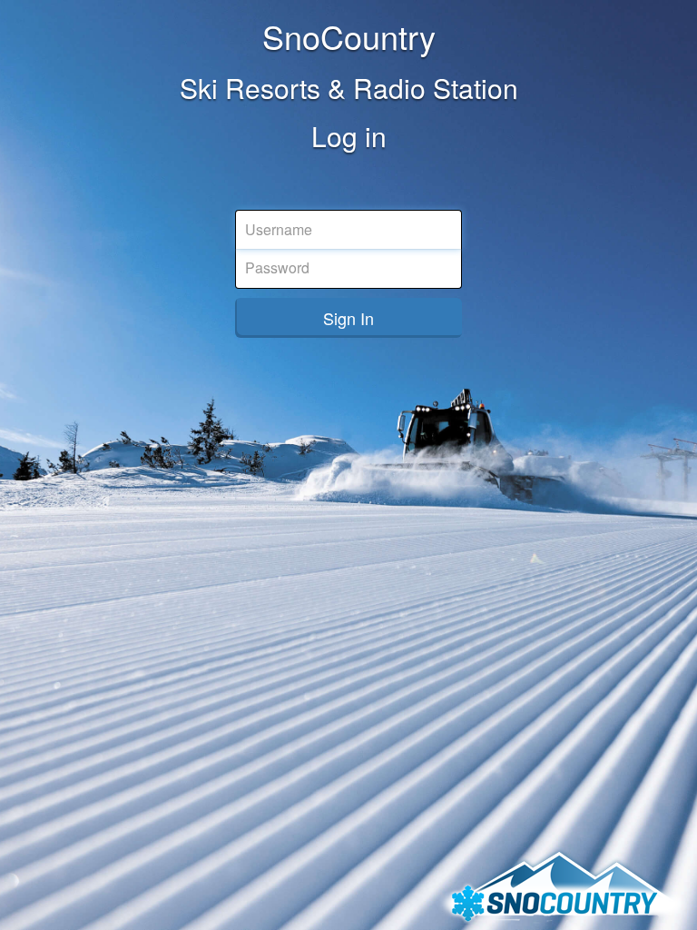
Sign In (348, 318)
